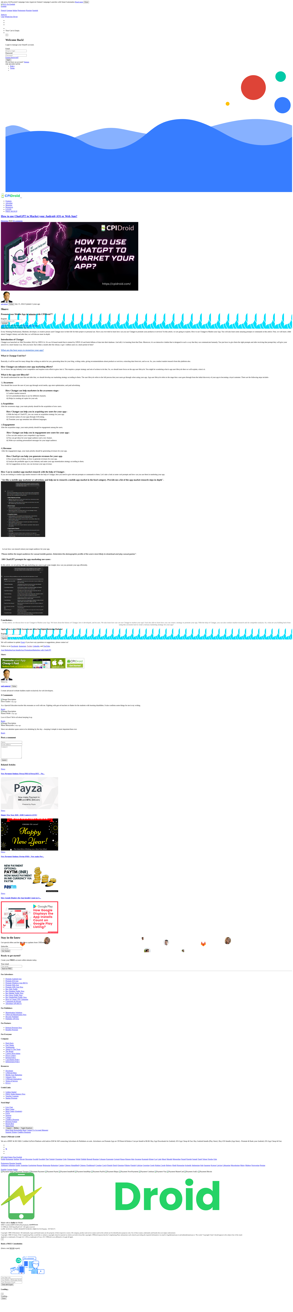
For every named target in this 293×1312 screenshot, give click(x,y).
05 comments (18, 221)
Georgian (146, 1165)
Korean (213, 1165)
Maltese (248, 1165)
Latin (159, 1159)
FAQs (7, 1113)
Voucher (12, 1096)
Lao (155, 1159)
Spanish (35, 10)
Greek (152, 1165)
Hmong (128, 1159)
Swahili (35, 1159)
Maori (164, 1159)
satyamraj (5, 686)
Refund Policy (10, 1058)
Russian (29, 10)
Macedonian (235, 1165)
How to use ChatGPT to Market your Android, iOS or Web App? (39, 216)
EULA (8, 1083)
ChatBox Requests (12, 1120)
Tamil (200, 1159)
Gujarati (117, 1159)
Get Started (5, 951)
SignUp (4, 638)
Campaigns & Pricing (13, 1001)
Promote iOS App (11, 981)
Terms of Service (11, 1081)
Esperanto (109, 1159)
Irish (201, 1165)
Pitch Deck (9, 1043)
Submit (4, 760)
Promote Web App (12, 985)
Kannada (145, 1159)
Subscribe (4, 946)
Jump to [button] (4, 15)
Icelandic (188, 1165)
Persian (262, 1165)
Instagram (22, 646)
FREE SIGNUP (11, 211)
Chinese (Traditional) (87, 1165)
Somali (194, 1159)
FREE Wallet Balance (15, 1094)
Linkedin (36, 646)
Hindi (174, 1165)
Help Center (9, 1109)
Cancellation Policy (12, 1060)
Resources (9, 207)
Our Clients (9, 1045)
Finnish (133, 1165)
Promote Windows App (16, 983)
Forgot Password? (12, 58)
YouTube (46, 646)
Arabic (17, 1165)
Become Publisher (12, 1017)
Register (4, 319)
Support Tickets (11, 1132)
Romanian (9, 1159)
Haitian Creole (160, 1165)
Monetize (8, 205)
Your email (5, 964)
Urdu (65, 1159)
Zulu (215, 1159)
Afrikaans (4, 1165)
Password (8, 53)
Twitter (29, 646)
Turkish (52, 1159)
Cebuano (102, 1159)
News (3, 769)
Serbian (16, 1159)
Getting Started (10, 1092)
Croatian (98, 1165)
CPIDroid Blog (11, 1073)
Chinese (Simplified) (71, 1165)
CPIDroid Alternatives (13, 1079)
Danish (109, 1165)
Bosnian (96, 1159)
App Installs (16, 650)
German (9, 10)
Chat (2, 17)
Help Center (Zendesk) (13, 1111)
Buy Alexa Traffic (14, 995)
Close (86, 2)
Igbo (132, 1159)
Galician (139, 1165)
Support (8, 1115)
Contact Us (37, 1130)
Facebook (14, 646)
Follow (11, 304)
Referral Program (13, 1028)
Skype (15, 17)
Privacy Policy (10, 1056)
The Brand (9, 1051)
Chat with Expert (7, 1284)
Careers (12, 1053)
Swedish (42, 1159)
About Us (12, 1049)
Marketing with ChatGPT (42, 650)
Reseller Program (11, 1030)
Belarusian (46, 1165)
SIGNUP (5, 323)
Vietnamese (71, 1159)
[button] (8, 4)
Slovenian (28, 1159)
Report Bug (9, 1124)
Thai (47, 1159)
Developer (9, 1071)
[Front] (110, 1219)
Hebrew (169, 1165)
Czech (104, 1165)
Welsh (78, 1159)
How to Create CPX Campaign (16, 999)
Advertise (8, 203)
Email (7, 49)
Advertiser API (13, 1003)
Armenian (24, 1165)
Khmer (151, 1159)
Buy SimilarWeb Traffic (16, 997)
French (3, 10)
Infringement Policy (12, 1062)
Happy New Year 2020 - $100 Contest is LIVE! (19, 815)
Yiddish (83, 1159)
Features (8, 201)
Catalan (61, 1165)
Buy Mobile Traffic (14, 993)
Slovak (22, 1159)
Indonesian (196, 1165)
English (3, 6)
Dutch (115, 1165)
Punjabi (189, 1159)
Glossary (10, 1077)
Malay (242, 1165)
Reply (3, 709)
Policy (12, 66)
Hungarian (180, 1165)
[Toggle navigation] (21, 197)
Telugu (204, 1159)
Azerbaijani (32, 1165)
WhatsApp (9, 17)
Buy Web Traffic (11, 989)
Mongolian (177, 1159)
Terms (12, 68)
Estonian (121, 1165)
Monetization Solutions (13, 1013)
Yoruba (210, 1159)
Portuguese (22, 10)
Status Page (9, 1126)
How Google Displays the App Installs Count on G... (21, 898)
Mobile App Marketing (13, 1075)
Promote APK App (14, 987)
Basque (39, 1165)
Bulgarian (54, 1165)
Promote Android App (13, 979)
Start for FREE (7, 969)
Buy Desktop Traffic (14, 991)
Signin (8, 60)
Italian (15, 10)
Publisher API (12, 1019)
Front (23, 642)
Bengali (89, 1159)
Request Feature (11, 1122)
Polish (3, 1159)
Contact (8, 1117)
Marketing (4, 221)
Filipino (127, 1165)
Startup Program (11, 1098)
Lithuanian (226, 1165)
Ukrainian (58, 1159)
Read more (79, 2)
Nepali (183, 1159)
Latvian (219, 1165)
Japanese (207, 1165)
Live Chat (9, 1107)
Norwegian (255, 1165)
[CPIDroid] (10, 197)
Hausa (122, 1159)
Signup (26, 62)
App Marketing (6, 650)
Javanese (138, 1159)
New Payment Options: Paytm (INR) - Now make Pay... (22, 856)
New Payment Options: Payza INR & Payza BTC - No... (23, 774)
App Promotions (27, 650)
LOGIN (8, 209)
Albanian (11, 1165)
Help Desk (15, 1130)
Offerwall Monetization (15, 1015)
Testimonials (10, 1047)
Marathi (169, 1159)
